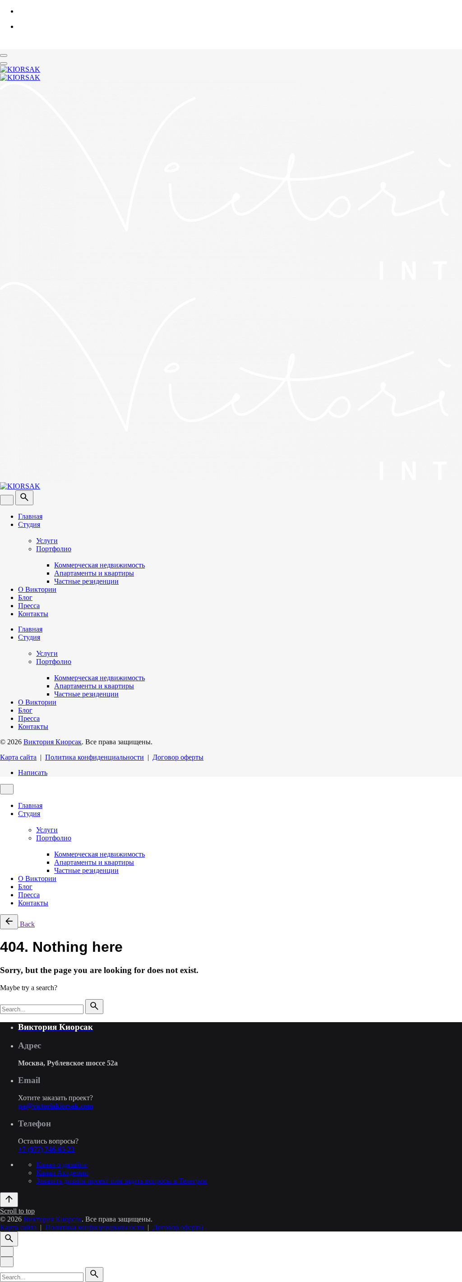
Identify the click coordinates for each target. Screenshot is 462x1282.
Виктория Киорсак (52, 742)
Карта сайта (18, 757)
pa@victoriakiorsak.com (55, 1106)
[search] (94, 1006)
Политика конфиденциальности (94, 757)
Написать (32, 772)
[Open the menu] (3, 55)
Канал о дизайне (61, 1164)
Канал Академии (62, 1172)
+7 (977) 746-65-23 (46, 1149)
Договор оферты (177, 757)
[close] (7, 500)
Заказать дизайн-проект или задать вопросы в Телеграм (121, 1181)
